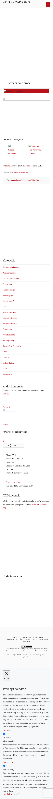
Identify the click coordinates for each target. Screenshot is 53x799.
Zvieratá (6, 369)
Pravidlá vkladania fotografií (22, 640)
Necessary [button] (7, 730)
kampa (13, 180)
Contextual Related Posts (19, 172)
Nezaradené (7, 374)
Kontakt (27, 641)
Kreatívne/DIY (9, 301)
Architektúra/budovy (11, 267)
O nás (12, 638)
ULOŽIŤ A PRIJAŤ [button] (11, 794)
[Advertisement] (26, 36)
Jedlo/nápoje (8, 295)
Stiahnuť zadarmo (13, 482)
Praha (7, 166)
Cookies (44, 640)
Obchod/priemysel (10, 318)
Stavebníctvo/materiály (12, 346)
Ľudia (5, 307)
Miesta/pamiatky (9, 312)
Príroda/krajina (9, 335)
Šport (5, 352)
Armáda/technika (9, 273)
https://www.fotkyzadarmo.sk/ (34, 648)
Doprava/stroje (8, 284)
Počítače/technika (10, 324)
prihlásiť (6, 394)
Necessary (7, 737)
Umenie (6, 357)
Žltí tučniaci (36, 180)
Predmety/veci (8, 329)
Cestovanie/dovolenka (11, 278)
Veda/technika (8, 363)
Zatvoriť (6, 407)
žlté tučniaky (26, 180)
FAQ (19, 638)
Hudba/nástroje (9, 290)
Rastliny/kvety (8, 340)
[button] (48, 4)
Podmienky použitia (33, 638)
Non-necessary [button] (8, 762)
